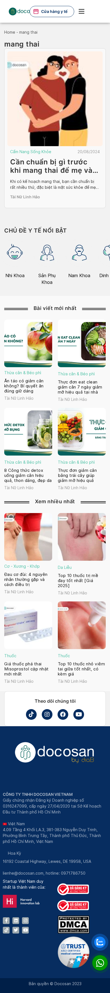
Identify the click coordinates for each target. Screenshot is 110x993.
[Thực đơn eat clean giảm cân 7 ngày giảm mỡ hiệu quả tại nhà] (82, 343)
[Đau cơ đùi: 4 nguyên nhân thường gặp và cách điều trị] (28, 537)
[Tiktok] (31, 714)
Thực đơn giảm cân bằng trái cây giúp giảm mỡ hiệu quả (77, 475)
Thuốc (10, 656)
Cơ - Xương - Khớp (22, 566)
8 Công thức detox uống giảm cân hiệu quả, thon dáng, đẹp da (28, 475)
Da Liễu (65, 567)
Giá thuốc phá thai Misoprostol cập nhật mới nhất (26, 669)
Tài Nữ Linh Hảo (25, 196)
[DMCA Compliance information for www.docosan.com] (73, 932)
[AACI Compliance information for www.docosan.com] (73, 966)
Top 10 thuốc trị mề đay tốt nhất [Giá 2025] (78, 580)
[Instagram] (47, 714)
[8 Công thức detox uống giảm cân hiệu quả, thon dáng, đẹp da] (28, 432)
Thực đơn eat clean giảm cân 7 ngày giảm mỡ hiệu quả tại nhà (80, 387)
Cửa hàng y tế (54, 11)
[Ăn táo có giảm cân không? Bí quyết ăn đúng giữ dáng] (28, 343)
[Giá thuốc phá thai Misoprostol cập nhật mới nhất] (28, 625)
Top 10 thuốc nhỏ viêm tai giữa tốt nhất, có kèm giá (81, 669)
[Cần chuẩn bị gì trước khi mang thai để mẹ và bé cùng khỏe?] (55, 98)
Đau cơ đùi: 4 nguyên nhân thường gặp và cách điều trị (26, 579)
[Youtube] (78, 714)
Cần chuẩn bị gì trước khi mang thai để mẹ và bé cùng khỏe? (51, 170)
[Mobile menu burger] (81, 11)
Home (9, 32)
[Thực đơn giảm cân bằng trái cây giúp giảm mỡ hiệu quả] (82, 432)
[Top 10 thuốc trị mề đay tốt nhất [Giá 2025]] (82, 537)
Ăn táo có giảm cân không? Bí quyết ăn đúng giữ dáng (24, 386)
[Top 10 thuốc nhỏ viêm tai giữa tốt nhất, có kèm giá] (82, 625)
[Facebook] (63, 714)
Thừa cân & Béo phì (22, 373)
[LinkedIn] (15, 920)
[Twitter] (15, 930)
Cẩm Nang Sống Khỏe (30, 152)
